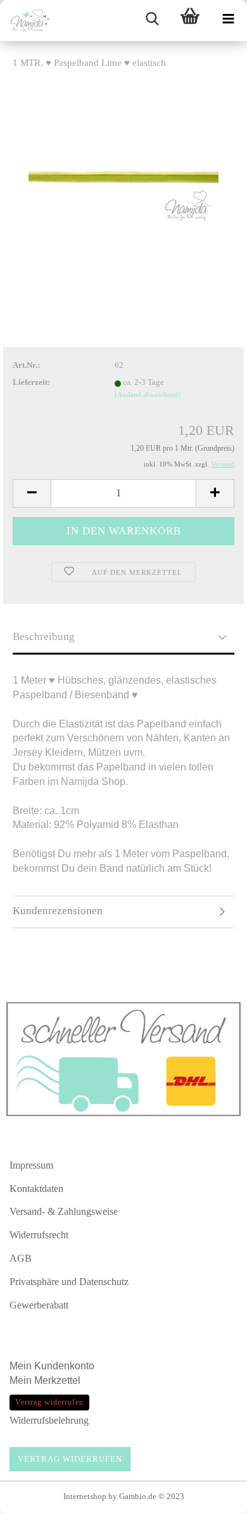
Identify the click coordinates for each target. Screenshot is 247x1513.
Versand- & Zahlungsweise (64, 1211)
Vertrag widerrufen (70, 1459)
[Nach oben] (212, 1497)
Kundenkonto (64, 1365)
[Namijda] (25, 20)
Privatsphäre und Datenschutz (69, 1281)
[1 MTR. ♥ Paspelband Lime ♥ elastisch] (123, 175)
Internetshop (84, 1496)
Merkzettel (58, 1380)
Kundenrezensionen (58, 911)
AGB (21, 1258)
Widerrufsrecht (39, 1234)
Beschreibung (44, 637)
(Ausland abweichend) (147, 394)
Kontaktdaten (36, 1188)
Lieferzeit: (31, 382)
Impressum (31, 1165)
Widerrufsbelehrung (49, 1420)
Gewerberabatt (39, 1305)
